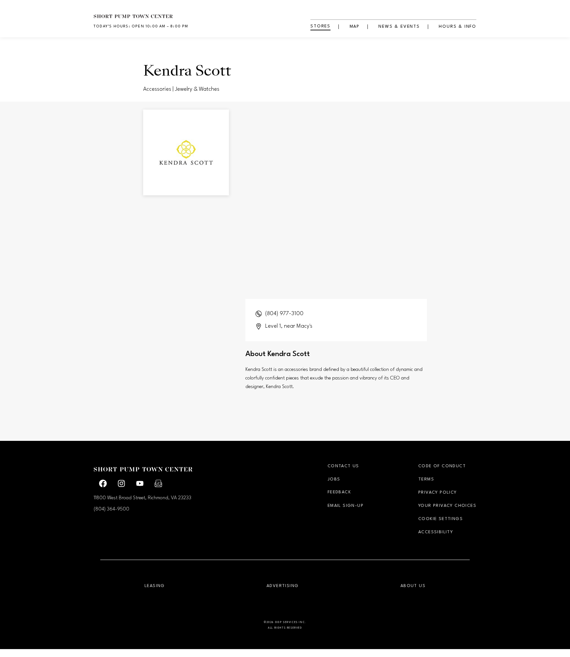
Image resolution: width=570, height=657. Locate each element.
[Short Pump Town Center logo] (143, 12)
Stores (320, 26)
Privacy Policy (437, 492)
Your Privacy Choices (447, 506)
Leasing (154, 586)
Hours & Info (457, 26)
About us (413, 586)
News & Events (399, 26)
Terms (426, 479)
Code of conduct (442, 466)
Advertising (283, 586)
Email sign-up (346, 506)
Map (355, 26)
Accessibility (435, 532)
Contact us (343, 466)
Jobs (334, 479)
